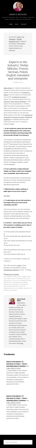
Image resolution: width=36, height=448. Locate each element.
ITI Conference (23, 284)
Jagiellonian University (19, 97)
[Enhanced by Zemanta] (11, 274)
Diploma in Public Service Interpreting (15, 101)
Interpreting (14, 284)
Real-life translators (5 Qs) (21, 278)
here (12, 124)
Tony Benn (7, 196)
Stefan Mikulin (8, 88)
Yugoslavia (13, 290)
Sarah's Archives (18, 14)
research (20, 288)
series (19, 265)
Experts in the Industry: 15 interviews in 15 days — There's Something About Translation (16, 364)
